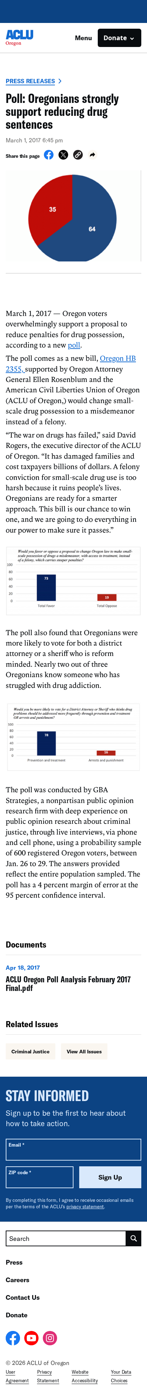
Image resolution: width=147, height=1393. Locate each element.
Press (14, 1262)
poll (74, 344)
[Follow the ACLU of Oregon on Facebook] (13, 1339)
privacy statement (85, 1206)
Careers (17, 1280)
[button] (78, 156)
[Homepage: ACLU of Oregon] (31, 38)
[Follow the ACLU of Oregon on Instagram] (50, 1339)
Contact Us (23, 1297)
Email (16, 1145)
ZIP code (20, 1172)
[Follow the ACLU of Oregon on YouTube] (31, 1339)
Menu (83, 38)
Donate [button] (115, 37)
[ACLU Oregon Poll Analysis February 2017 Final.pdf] (73, 980)
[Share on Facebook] (49, 157)
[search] (133, 1238)
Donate (16, 1315)
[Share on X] (63, 157)
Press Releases (30, 80)
